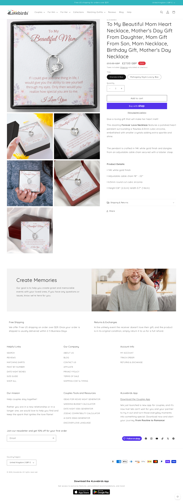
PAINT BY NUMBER (16, 367)
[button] (39, 12)
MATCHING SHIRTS (16, 362)
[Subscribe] (53, 438)
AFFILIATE (68, 367)
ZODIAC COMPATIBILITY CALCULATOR (82, 413)
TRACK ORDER (127, 357)
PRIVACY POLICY (71, 371)
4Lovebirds (17, 472)
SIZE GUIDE (12, 376)
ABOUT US (69, 353)
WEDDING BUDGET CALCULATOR (79, 404)
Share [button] (112, 211)
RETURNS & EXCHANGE (131, 362)
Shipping (123, 67)
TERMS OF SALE (71, 376)
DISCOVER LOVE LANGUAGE (77, 423)
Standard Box (116, 77)
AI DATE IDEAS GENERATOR (77, 418)
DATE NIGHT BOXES (16, 371)
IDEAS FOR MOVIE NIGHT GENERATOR (82, 399)
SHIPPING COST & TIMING (76, 381)
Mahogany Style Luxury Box (144, 77)
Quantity (110, 83)
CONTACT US (70, 362)
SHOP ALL (11, 381)
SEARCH (11, 353)
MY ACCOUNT (127, 353)
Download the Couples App (135, 399)
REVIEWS (11, 357)
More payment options (137, 112)
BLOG (66, 357)
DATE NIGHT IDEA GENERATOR (78, 409)
